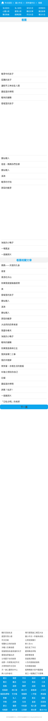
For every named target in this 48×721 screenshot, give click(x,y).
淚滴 (3, 176)
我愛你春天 (6, 330)
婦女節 (33, 710)
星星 (3, 271)
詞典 (14, 702)
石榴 (3, 378)
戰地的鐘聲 (6, 98)
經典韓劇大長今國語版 (34, 670)
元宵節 (24, 710)
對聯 (5, 698)
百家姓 (43, 702)
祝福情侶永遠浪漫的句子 (11, 651)
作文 (24, 678)
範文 (5, 678)
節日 (5, 706)
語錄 (43, 698)
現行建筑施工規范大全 (34, 633)
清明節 (43, 706)
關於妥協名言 (7, 633)
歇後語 (33, 690)
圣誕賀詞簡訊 (30, 659)
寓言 (33, 698)
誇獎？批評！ (7, 390)
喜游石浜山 (6, 277)
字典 (5, 702)
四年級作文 (30, 3)
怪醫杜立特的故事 (9, 644)
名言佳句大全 (37, 717)
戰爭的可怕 (6, 182)
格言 (33, 682)
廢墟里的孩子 (7, 103)
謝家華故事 (29, 655)
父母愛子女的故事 (9, 659)
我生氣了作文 (30, 647)
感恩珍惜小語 (7, 636)
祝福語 (5, 690)
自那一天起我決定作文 (10, 662)
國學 (43, 678)
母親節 (5, 710)
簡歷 (14, 678)
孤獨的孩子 (6, 80)
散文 (5, 682)
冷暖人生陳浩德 (8, 647)
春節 (14, 706)
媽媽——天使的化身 (10, 265)
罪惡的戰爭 (6, 188)
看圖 (40, 3)
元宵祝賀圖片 (30, 640)
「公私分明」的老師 (10, 402)
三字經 (33, 694)
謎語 (14, 686)
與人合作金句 (7, 673)
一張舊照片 (6, 254)
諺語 (24, 698)
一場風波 (5, 249)
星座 (33, 702)
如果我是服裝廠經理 (10, 283)
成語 (33, 686)
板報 (5, 686)
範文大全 (43, 710)
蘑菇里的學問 (7, 92)
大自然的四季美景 (9, 325)
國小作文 (18, 3)
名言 (24, 682)
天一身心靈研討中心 (10, 670)
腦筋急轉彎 (4, 694)
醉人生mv (29, 644)
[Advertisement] (24, 46)
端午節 (14, 710)
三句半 (43, 690)
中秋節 (24, 706)
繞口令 (24, 690)
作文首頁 (8, 3)
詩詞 (33, 678)
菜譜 (43, 686)
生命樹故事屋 (30, 666)
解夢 (24, 686)
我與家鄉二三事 (8, 354)
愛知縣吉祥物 (30, 651)
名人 (14, 698)
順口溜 (14, 690)
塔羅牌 (24, 694)
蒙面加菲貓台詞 (8, 655)
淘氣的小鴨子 (7, 243)
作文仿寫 (5, 640)
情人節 (33, 706)
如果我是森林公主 (9, 348)
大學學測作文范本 (9, 666)
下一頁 (24, 407)
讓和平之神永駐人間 (10, 86)
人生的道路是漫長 (32, 662)
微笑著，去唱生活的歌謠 (12, 366)
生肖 (24, 702)
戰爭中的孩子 (7, 74)
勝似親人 (5, 158)
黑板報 (43, 694)
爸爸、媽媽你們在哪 (10, 164)
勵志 (14, 682)
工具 (43, 682)
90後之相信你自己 (9, 372)
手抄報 (14, 694)
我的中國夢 (6, 360)
